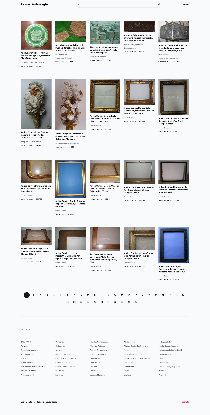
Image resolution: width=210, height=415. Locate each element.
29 (95, 302)
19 (149, 295)
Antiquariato (25, 142)
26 (74, 302)
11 (95, 295)
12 (102, 295)
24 (183, 295)
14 (115, 295)
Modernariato (163, 55)
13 (108, 295)
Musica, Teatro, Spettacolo (133, 45)
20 (156, 295)
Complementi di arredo (98, 57)
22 (170, 295)
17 (136, 295)
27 (81, 302)
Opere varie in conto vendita (168, 58)
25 (67, 302)
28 (88, 302)
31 (108, 302)
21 (163, 295)
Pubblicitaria (39, 62)
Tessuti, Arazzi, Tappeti (63, 58)
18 (142, 295)
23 (176, 295)
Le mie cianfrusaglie (34, 4)
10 (88, 295)
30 (102, 302)
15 (122, 295)
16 (129, 295)
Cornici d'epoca (95, 125)
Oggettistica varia (27, 62)
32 (115, 302)
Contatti (185, 4)
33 (122, 302)
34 (129, 302)
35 (136, 302)
